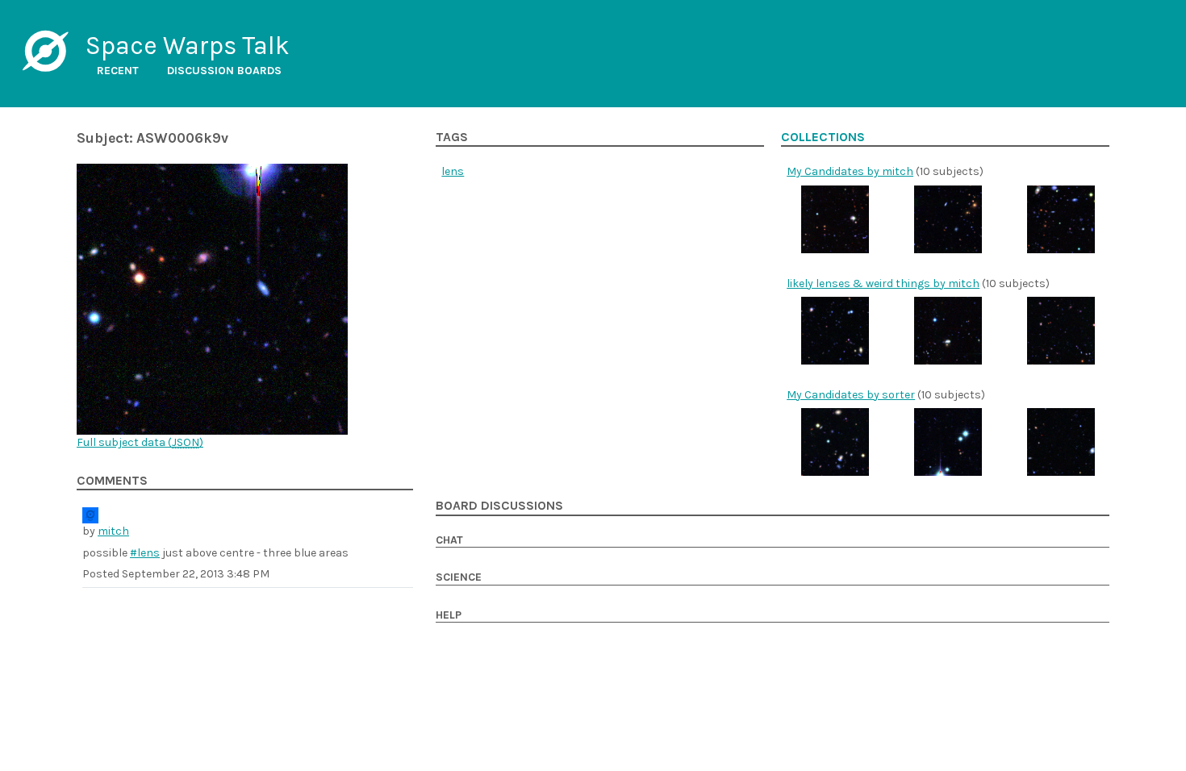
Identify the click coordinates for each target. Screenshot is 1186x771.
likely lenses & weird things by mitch (883, 283)
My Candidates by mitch (850, 171)
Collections (823, 137)
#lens (145, 553)
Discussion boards (224, 70)
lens (452, 171)
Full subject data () (140, 442)
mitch (113, 531)
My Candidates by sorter (851, 395)
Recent (118, 70)
